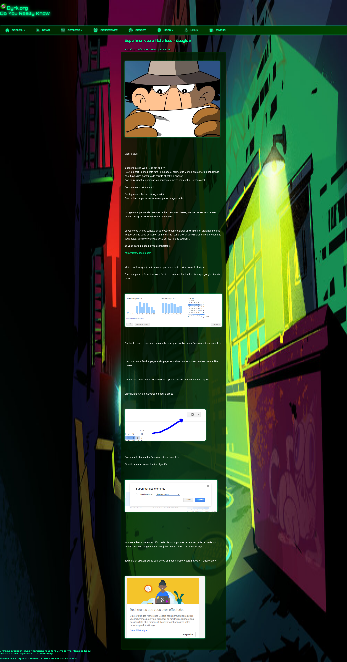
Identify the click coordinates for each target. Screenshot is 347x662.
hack (167, 30)
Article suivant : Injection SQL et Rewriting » (27, 653)
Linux (194, 30)
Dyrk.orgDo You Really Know (25, 10)
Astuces (74, 30)
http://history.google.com (138, 253)
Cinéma (221, 30)
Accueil (17, 30)
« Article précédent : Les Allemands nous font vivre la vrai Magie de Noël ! (45, 651)
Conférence (109, 30)
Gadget (140, 30)
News (46, 30)
